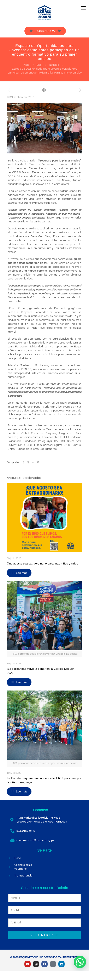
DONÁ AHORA (45, 31)
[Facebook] (44, 964)
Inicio (26, 64)
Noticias (54, 64)
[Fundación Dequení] (44, 12)
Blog (39, 64)
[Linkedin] (61, 964)
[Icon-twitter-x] (53, 964)
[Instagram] (36, 964)
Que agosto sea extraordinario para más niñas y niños (42, 563)
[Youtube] (27, 964)
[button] (80, 962)
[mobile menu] (83, 8)
